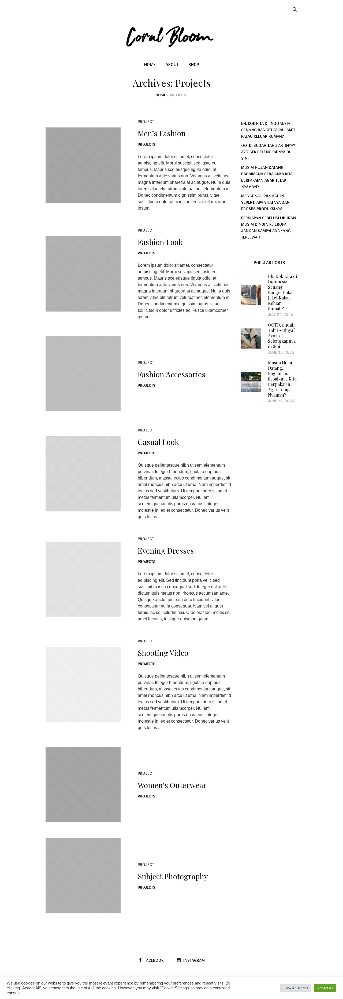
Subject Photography (173, 876)
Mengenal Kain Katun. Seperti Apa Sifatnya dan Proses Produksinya (265, 202)
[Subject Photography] (83, 875)
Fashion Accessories (171, 374)
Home (161, 95)
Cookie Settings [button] (296, 988)
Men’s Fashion (162, 133)
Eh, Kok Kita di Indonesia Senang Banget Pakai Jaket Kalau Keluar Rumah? (268, 129)
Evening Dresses (166, 550)
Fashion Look (160, 242)
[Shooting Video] (83, 684)
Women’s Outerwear (172, 785)
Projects (146, 144)
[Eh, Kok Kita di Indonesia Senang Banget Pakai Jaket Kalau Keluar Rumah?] (251, 295)
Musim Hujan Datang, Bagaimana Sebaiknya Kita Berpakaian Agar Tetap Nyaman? (267, 177)
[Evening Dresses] (83, 579)
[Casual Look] (83, 473)
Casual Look (158, 442)
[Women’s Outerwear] (83, 784)
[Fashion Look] (83, 273)
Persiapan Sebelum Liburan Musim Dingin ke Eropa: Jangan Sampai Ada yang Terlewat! (268, 227)
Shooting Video (163, 653)
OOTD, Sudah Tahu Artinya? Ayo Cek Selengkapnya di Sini (268, 151)
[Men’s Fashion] (83, 165)
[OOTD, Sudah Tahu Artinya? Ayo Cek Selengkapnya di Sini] (251, 338)
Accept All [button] (325, 988)
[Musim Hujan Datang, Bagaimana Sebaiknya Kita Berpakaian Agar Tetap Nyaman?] (251, 381)
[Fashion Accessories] (83, 373)
